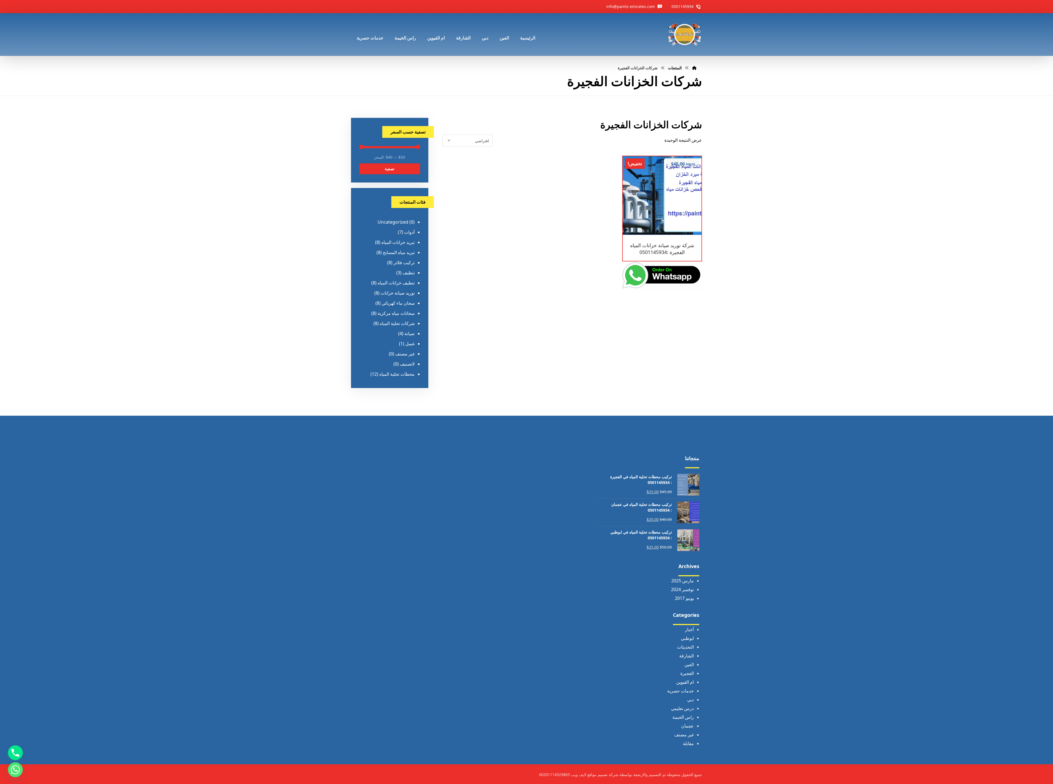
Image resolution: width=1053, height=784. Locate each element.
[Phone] (15, 752)
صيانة (409, 333)
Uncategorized (393, 222)
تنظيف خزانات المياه (396, 283)
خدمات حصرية (680, 691)
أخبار (689, 629)
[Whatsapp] (15, 769)
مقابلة (688, 743)
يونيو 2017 (684, 598)
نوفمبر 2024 (682, 589)
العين (689, 665)
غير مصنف (405, 354)
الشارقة (686, 656)
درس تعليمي (682, 708)
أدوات (409, 232)
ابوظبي (687, 638)
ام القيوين (685, 682)
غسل (410, 344)
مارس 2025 (682, 581)
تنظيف (409, 273)
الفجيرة (687, 673)
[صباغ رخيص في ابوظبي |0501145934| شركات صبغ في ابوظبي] (684, 34)
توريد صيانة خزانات (398, 293)
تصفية (389, 168)
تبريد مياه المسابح (399, 252)
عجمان (687, 726)
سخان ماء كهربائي (398, 303)
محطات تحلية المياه (397, 374)
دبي (690, 700)
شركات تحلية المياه (397, 323)
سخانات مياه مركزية (396, 313)
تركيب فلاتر (404, 263)
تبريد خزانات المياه (398, 242)
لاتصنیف (407, 364)
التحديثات (685, 647)
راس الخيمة (683, 717)
